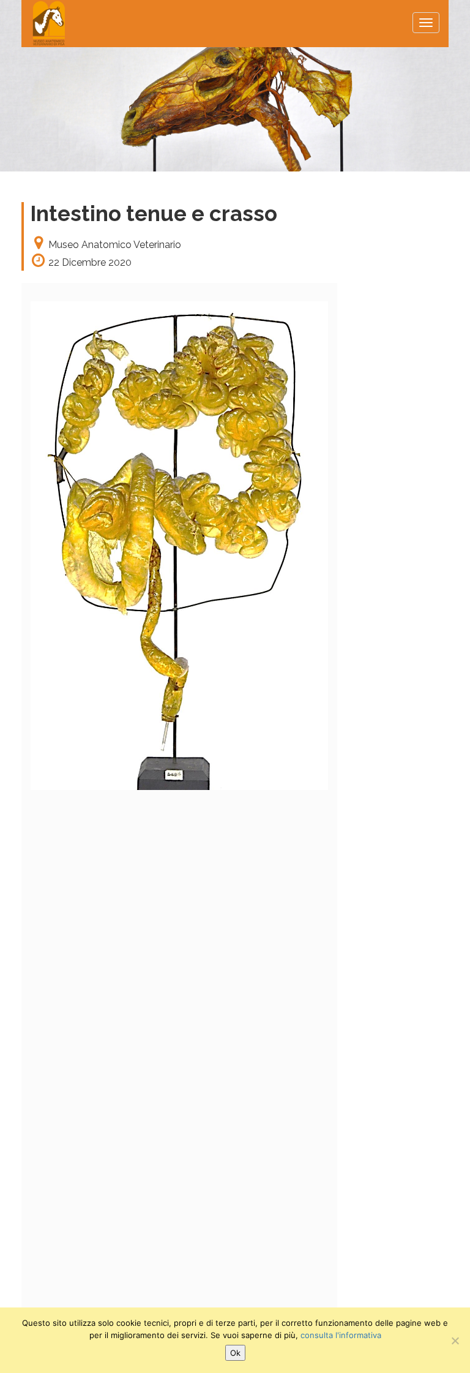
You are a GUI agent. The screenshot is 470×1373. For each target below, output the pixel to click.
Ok (235, 1353)
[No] (455, 1340)
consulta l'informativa (340, 1335)
